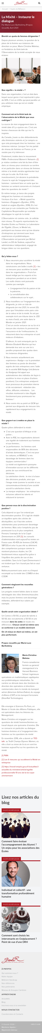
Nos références (8, 983)
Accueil (5, 9)
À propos (6, 969)
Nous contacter (10, 1009)
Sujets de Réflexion (17, 9)
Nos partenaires (8, 987)
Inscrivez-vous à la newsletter (14, 1005)
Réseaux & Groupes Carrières (14, 990)
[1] (38, 159)
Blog (3, 1002)
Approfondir (9, 994)
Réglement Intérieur (9, 1030)
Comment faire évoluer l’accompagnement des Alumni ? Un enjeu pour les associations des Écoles (20, 846)
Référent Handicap (9, 980)
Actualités (6, 999)
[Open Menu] (2, 3)
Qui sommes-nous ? (10, 973)
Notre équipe (7, 976)
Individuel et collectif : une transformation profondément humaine (18, 893)
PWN (6, 755)
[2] (34, 266)
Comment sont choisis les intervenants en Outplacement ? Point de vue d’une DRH (19, 939)
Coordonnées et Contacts (12, 1014)
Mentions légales (8, 1027)
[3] (22, 536)
